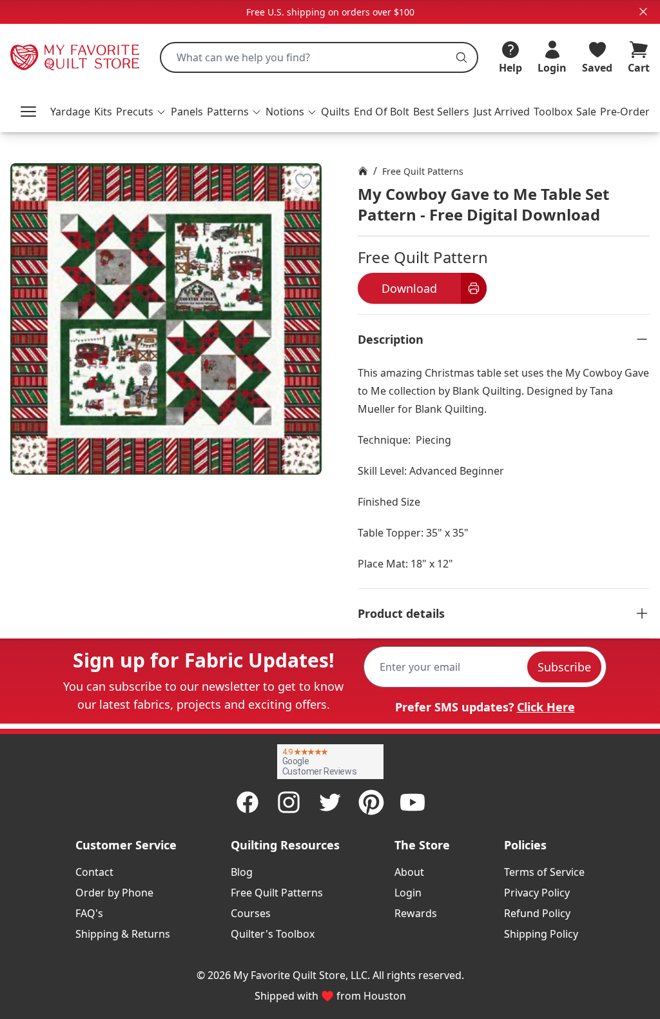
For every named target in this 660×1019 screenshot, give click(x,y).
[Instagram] (289, 802)
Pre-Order (625, 111)
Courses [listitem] (251, 913)
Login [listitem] (408, 892)
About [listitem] (409, 872)
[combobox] (319, 57)
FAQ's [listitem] (89, 913)
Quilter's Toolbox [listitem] (273, 934)
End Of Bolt (381, 111)
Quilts (335, 111)
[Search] (461, 57)
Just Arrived (502, 111)
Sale (586, 111)
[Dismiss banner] (643, 11)
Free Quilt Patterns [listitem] (277, 892)
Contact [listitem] (94, 872)
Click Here (546, 707)
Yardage (70, 111)
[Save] (303, 181)
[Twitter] (330, 802)
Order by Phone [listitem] (114, 892)
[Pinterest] (371, 802)
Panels (187, 111)
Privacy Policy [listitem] (537, 892)
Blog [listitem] (242, 872)
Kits (103, 111)
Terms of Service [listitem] (544, 872)
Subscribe (564, 667)
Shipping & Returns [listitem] (122, 934)
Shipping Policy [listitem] (541, 934)
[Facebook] (247, 802)
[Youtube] (412, 802)
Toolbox (553, 111)
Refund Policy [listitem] (537, 913)
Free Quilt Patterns (422, 171)
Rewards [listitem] (415, 913)
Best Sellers (441, 111)
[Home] (363, 171)
